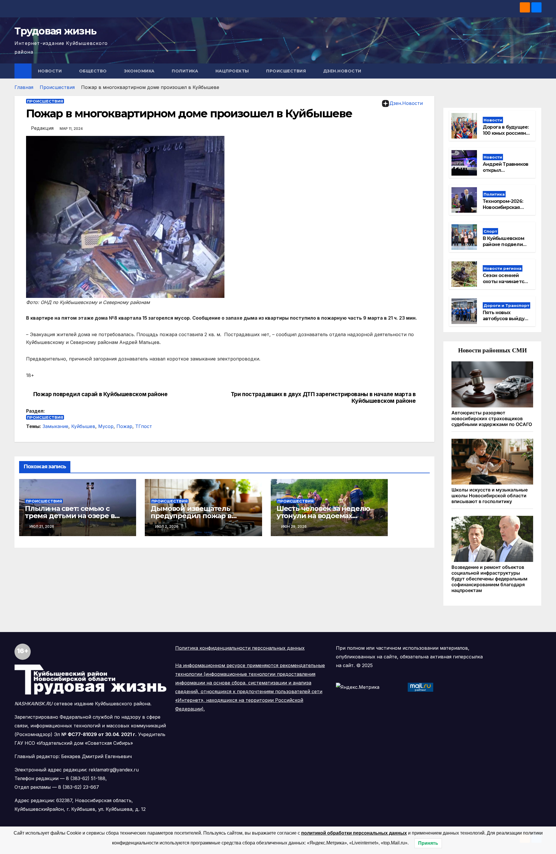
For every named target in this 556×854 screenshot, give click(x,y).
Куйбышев (83, 426)
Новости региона (503, 268)
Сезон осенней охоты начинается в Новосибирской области (505, 284)
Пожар (124, 426)
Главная (23, 87)
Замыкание (55, 426)
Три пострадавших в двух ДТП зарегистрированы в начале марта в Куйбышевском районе (323, 397)
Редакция (42, 128)
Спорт (490, 231)
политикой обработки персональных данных (354, 833)
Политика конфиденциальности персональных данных (240, 648)
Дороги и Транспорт (506, 305)
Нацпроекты (232, 71)
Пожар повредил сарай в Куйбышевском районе (100, 394)
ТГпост (143, 426)
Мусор (106, 426)
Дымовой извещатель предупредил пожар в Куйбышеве (191, 515)
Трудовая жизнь (55, 31)
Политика (186, 71)
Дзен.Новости (342, 71)
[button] (537, 71)
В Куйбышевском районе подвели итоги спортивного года (506, 247)
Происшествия (286, 71)
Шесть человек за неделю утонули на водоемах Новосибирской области (323, 515)
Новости (50, 71)
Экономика (140, 71)
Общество (93, 71)
